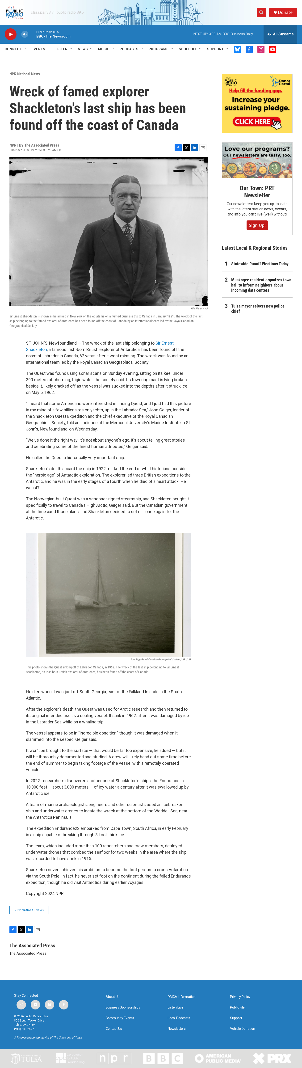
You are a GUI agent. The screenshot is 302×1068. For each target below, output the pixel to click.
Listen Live (175, 1007)
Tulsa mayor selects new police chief (258, 309)
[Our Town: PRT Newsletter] (257, 160)
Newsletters (177, 1028)
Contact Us (114, 1028)
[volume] (25, 34)
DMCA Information (182, 997)
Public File (237, 1007)
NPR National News (24, 74)
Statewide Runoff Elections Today (260, 263)
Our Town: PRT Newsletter (257, 192)
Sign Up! (257, 225)
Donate (285, 12)
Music (103, 49)
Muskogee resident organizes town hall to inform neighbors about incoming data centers (261, 285)
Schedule (188, 49)
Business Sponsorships (123, 1007)
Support (215, 49)
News (83, 49)
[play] (10, 34)
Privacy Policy (240, 997)
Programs (159, 49)
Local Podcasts (179, 1018)
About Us (112, 997)
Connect (13, 49)
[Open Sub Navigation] (25, 49)
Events (38, 49)
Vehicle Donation (242, 1028)
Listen (61, 49)
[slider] (32, 34)
